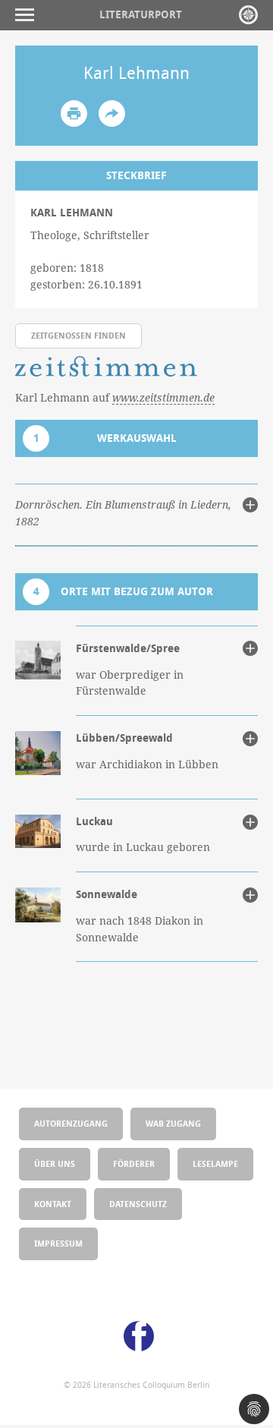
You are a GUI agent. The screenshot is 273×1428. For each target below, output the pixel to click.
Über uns (54, 1163)
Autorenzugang (71, 1123)
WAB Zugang (173, 1123)
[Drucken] (74, 113)
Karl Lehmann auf (115, 397)
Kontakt (52, 1203)
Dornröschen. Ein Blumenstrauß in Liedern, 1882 (123, 513)
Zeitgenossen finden (78, 335)
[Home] (248, 14)
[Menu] (28, 14)
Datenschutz (138, 1203)
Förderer (134, 1163)
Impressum (58, 1243)
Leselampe (215, 1163)
